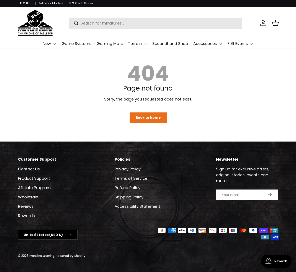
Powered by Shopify (70, 256)
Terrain (135, 43)
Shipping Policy (129, 197)
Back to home (148, 117)
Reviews (26, 206)
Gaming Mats (110, 43)
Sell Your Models (51, 3)
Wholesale (28, 197)
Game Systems (76, 43)
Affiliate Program (34, 187)
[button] (275, 23)
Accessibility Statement (137, 206)
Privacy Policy (128, 169)
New (47, 43)
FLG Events (238, 43)
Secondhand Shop (170, 43)
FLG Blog (26, 3)
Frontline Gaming (41, 256)
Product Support (34, 178)
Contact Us (29, 169)
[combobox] (155, 23)
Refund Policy (127, 187)
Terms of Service (131, 178)
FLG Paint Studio (81, 3)
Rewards (26, 215)
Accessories (205, 43)
